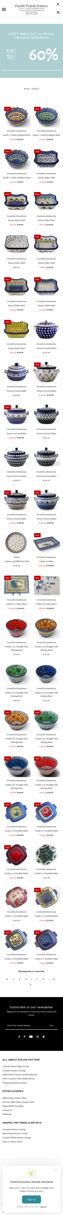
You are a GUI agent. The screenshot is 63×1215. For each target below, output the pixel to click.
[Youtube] (31, 1037)
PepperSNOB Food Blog (13, 1106)
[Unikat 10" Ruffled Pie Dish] (17, 542)
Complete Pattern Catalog (14, 1070)
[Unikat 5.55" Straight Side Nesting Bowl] (17, 720)
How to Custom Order (12, 1141)
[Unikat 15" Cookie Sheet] (17, 585)
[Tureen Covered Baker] (46, 329)
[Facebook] (19, 1037)
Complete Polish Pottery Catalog (17, 1137)
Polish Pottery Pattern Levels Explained (20, 1074)
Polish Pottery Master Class (14, 1098)
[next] (30, 984)
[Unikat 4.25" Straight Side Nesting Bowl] (17, 628)
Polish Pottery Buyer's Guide (15, 1133)
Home (27, 88)
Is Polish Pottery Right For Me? (16, 1066)
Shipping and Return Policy (15, 1082)
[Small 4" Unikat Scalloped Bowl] (17, 116)
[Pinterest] (25, 1037)
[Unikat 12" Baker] (46, 542)
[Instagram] (37, 1037)
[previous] (7, 979)
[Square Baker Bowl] (46, 159)
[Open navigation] (7, 9)
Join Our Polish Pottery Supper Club (18, 1102)
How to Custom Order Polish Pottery (19, 1078)
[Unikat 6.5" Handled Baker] (17, 812)
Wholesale (7, 1114)
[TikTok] (44, 1037)
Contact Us (7, 1110)
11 (54, 979)
